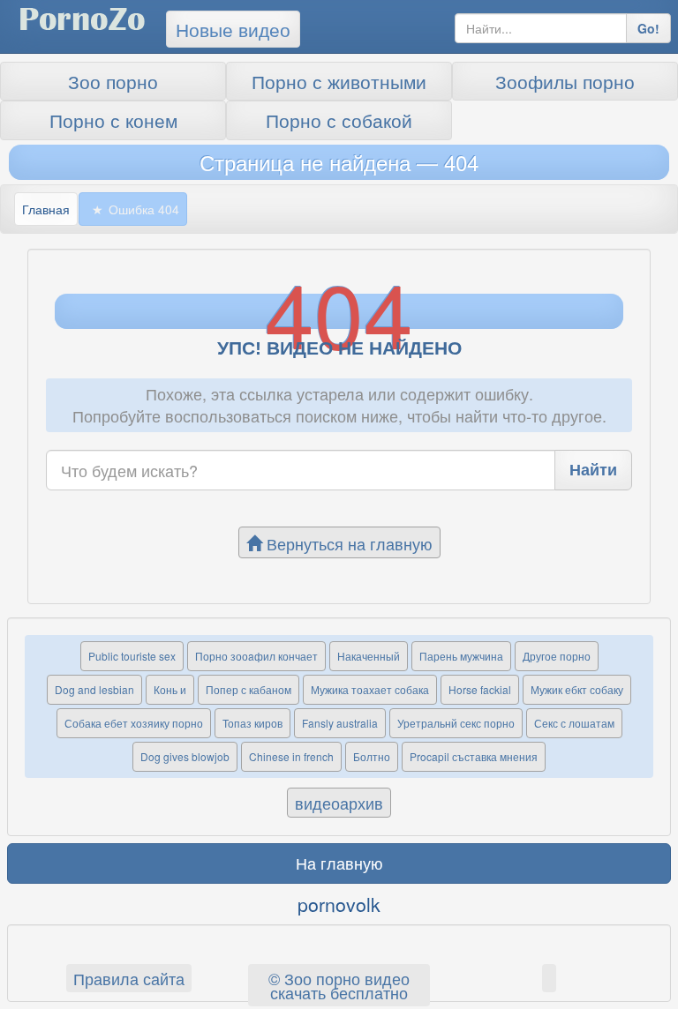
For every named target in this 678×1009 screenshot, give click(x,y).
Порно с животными (339, 81)
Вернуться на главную (347, 543)
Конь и (170, 689)
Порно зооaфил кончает (256, 655)
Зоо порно (113, 81)
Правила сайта (129, 978)
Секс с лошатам (574, 722)
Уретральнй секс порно (456, 722)
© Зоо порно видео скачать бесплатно (339, 985)
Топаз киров (252, 722)
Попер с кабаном (248, 689)
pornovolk (339, 904)
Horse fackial (479, 689)
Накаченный (368, 655)
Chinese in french (291, 756)
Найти (593, 469)
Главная (46, 209)
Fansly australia (340, 722)
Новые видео (233, 29)
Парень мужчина (461, 655)
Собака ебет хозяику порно (133, 722)
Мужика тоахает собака (370, 689)
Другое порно (557, 655)
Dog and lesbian (94, 689)
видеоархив (339, 802)
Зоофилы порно (565, 81)
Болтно (371, 756)
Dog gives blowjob (185, 756)
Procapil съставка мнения (474, 756)
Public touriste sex (132, 655)
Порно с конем (113, 120)
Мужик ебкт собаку (577, 689)
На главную (339, 862)
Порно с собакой (339, 120)
